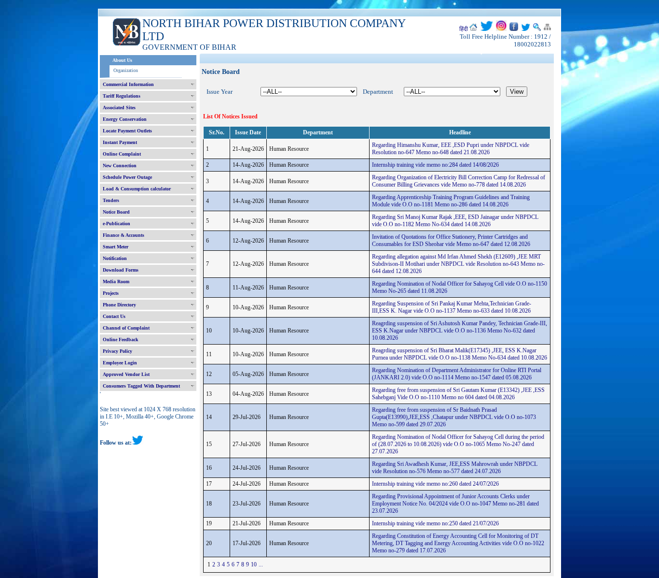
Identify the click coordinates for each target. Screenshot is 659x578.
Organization (125, 70)
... (261, 564)
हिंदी (463, 29)
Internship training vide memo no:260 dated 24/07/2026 (435, 483)
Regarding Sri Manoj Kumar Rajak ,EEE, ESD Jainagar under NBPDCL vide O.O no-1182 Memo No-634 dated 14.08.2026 (455, 221)
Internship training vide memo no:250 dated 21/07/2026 (435, 523)
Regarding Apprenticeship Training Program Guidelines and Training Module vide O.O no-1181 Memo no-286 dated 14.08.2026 (451, 201)
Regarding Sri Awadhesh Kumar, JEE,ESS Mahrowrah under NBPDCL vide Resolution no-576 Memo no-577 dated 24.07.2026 (454, 468)
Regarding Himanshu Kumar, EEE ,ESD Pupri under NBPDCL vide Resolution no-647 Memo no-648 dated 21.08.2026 (450, 149)
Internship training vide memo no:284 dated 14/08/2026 (435, 164)
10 (254, 564)
